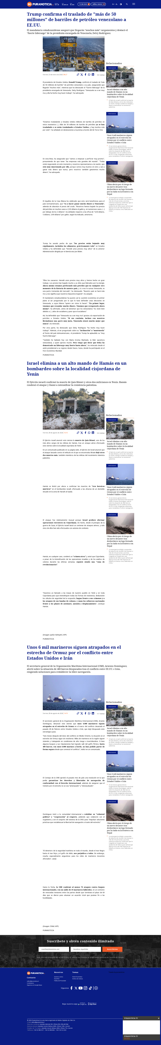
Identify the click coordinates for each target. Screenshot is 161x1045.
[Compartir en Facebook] (86, 74)
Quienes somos (58, 976)
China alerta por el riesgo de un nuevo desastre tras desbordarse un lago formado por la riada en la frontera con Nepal (120, 189)
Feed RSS (56, 978)
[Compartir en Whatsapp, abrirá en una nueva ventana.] (89, 74)
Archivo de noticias (77, 978)
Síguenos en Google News (34, 985)
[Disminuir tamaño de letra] (116, 4)
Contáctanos (30, 983)
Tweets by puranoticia (116, 972)
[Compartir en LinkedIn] (93, 74)
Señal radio (97, 4)
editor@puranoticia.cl (33, 981)
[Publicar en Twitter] (82, 74)
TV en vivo (83, 4)
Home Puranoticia (77, 976)
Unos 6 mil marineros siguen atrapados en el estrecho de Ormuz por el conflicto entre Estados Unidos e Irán (119, 139)
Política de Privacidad (60, 980)
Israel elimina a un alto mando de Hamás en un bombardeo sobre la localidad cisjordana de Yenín (120, 93)
